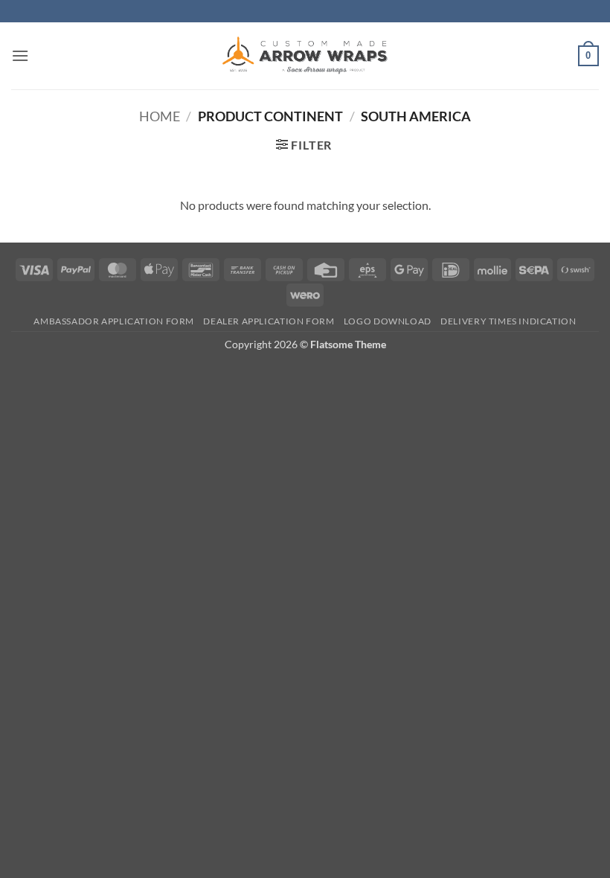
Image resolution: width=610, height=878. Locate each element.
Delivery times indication (508, 321)
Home (159, 116)
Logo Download (387, 321)
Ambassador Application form (113, 321)
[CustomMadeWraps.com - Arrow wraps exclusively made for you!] (305, 56)
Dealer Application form (268, 321)
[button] (20, 55)
